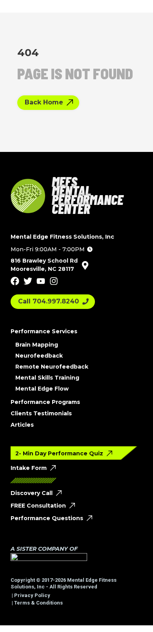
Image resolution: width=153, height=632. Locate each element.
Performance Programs (45, 402)
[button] (52, 249)
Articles (22, 424)
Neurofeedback (39, 355)
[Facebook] (15, 281)
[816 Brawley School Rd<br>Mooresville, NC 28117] (85, 265)
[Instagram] (53, 281)
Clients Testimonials (41, 413)
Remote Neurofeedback (51, 366)
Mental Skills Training (47, 377)
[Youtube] (40, 281)
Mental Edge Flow (42, 388)
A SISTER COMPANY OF (44, 548)
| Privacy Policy (30, 595)
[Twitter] (28, 281)
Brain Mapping (36, 344)
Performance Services (44, 331)
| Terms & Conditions (37, 603)
